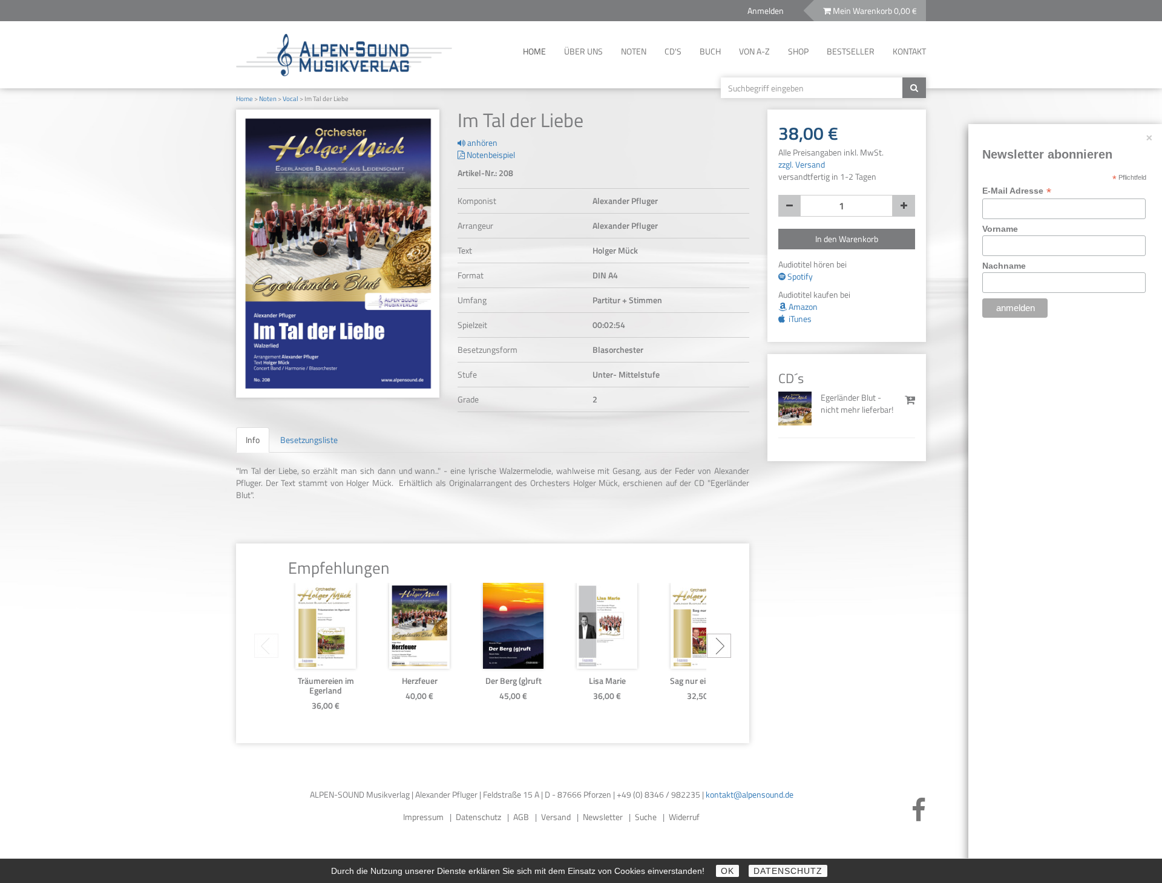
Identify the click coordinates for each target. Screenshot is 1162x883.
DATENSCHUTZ (787, 871)
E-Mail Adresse (1017, 191)
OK (727, 871)
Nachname (1004, 266)
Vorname (1001, 229)
